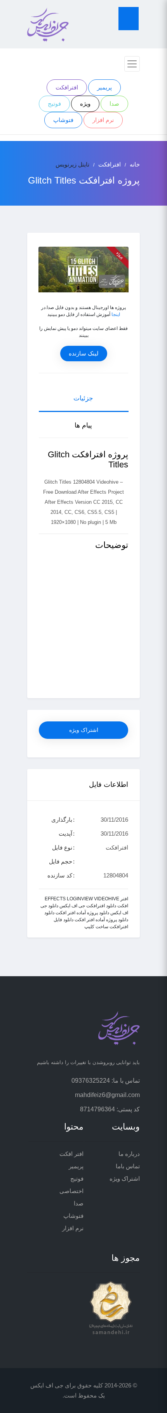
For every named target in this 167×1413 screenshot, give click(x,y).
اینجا (115, 314)
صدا (114, 103)
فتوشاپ (63, 120)
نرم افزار (103, 120)
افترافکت (67, 87)
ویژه (85, 103)
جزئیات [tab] (83, 398)
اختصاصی (71, 1191)
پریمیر (104, 87)
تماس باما (128, 1166)
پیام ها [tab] (83, 425)
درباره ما (129, 1153)
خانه (135, 164)
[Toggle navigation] (132, 64)
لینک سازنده (84, 353)
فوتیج (54, 103)
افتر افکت (71, 1153)
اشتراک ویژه (83, 730)
